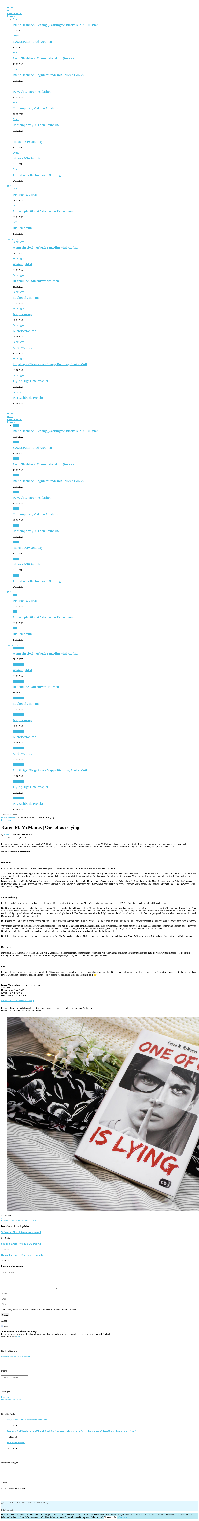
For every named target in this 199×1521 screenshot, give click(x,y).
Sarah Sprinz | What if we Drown (21, 1243)
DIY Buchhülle (23, 228)
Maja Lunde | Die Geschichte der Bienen (27, 1419)
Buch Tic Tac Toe (24, 331)
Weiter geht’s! (22, 264)
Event (16, 19)
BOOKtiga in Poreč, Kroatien (32, 41)
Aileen (7, 834)
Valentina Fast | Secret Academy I (21, 1232)
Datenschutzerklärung (11, 1399)
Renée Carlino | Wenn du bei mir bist (23, 1255)
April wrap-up (22, 347)
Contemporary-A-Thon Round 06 (36, 125)
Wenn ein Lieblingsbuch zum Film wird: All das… (46, 247)
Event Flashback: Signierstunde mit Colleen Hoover (48, 75)
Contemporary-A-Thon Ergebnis (35, 108)
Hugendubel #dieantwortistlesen (36, 281)
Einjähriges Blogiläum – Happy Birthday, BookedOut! (50, 364)
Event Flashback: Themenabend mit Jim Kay (43, 58)
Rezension (12, 817)
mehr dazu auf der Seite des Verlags (17, 1000)
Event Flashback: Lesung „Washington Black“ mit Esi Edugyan (56, 25)
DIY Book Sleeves (25, 194)
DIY (9, 185)
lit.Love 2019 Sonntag (27, 142)
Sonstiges (13, 239)
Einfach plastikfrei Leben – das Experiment (43, 211)
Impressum (6, 1397)
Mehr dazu (122, 1517)
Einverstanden (110, 1517)
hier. (18, 1336)
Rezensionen (14, 13)
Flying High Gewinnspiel (30, 381)
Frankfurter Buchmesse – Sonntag (37, 175)
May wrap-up (22, 314)
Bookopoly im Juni (26, 297)
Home (10, 7)
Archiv (4, 1488)
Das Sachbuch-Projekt (28, 397)
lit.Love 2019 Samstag (27, 158)
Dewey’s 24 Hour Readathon (32, 91)
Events (11, 16)
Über (10, 10)
